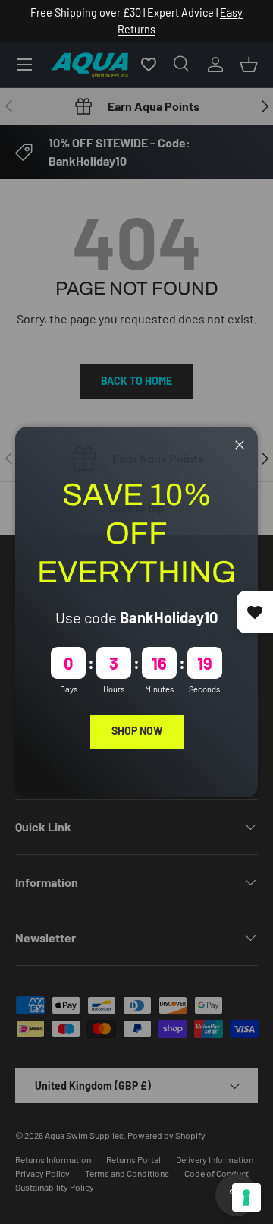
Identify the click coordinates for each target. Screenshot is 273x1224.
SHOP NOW (136, 730)
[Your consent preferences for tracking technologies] (246, 1197)
